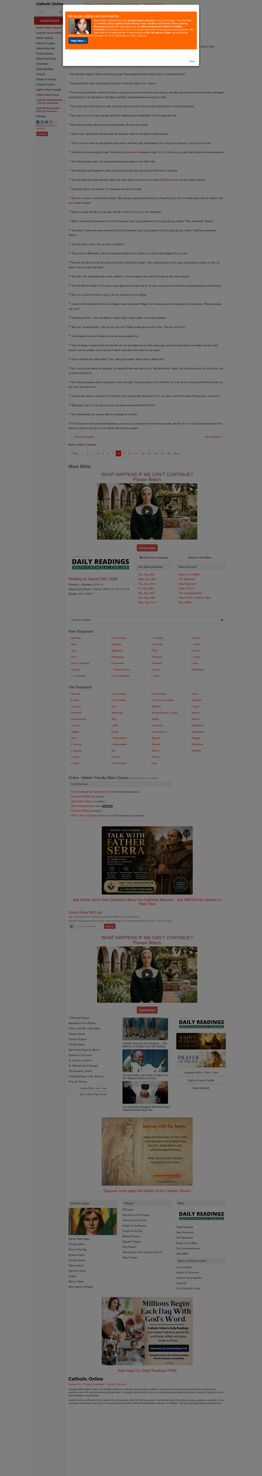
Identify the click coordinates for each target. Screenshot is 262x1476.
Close (192, 61)
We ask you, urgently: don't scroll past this (93, 16)
